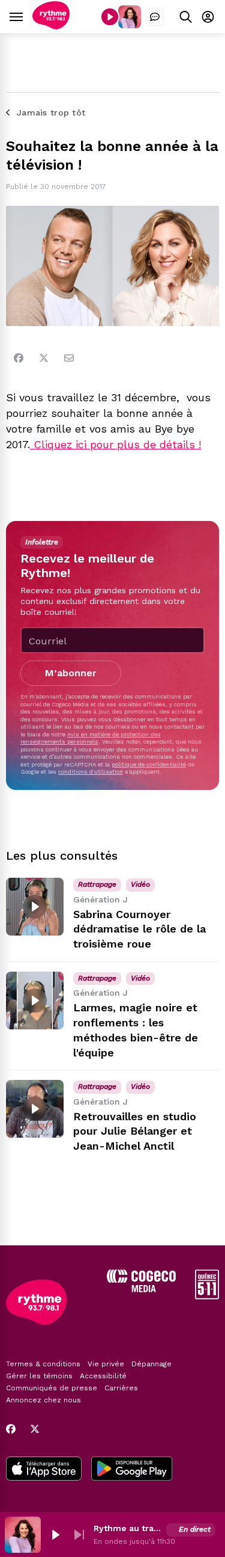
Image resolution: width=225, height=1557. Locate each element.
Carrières (121, 1388)
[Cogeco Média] (141, 1289)
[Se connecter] (207, 16)
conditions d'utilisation (90, 771)
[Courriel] (69, 358)
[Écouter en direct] (109, 16)
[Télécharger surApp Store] (44, 1470)
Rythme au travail (127, 1528)
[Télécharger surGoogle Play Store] (131, 1470)
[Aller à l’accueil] (51, 26)
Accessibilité (103, 1376)
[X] (35, 1429)
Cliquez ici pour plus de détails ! (115, 444)
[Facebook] (18, 358)
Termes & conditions (43, 1364)
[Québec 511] (207, 1296)
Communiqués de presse (51, 1388)
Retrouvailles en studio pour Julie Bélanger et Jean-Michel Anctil (134, 1131)
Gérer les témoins (39, 1376)
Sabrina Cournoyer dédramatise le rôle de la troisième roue (139, 929)
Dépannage (151, 1364)
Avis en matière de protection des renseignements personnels (90, 738)
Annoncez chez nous (43, 1400)
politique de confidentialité (149, 764)
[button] (55, 1535)
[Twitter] (43, 358)
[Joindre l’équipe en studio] (155, 17)
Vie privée (106, 1364)
